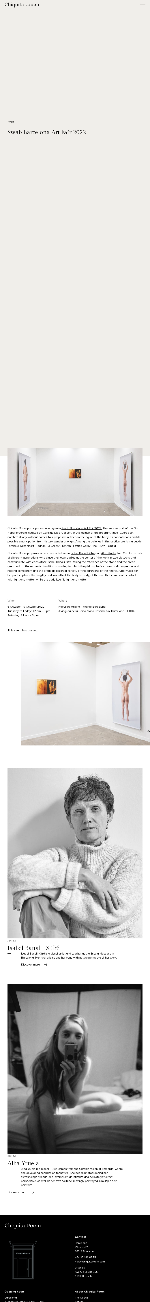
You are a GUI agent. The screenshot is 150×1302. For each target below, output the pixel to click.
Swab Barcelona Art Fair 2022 (81, 528)
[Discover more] (75, 853)
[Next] (148, 732)
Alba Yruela (108, 553)
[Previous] (141, 732)
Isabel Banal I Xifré (83, 553)
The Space (81, 1297)
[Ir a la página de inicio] (37, 5)
